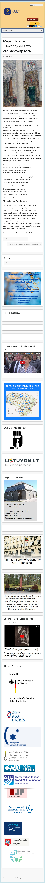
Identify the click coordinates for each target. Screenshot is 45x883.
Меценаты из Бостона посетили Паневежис (24, 244)
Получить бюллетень (11, 317)
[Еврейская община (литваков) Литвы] (17, 14)
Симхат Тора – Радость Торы (15, 239)
